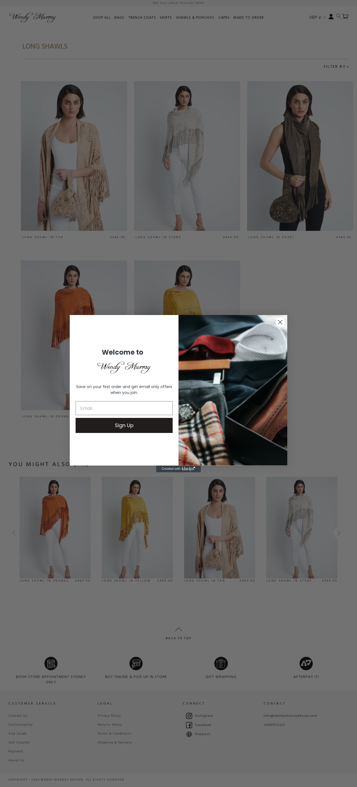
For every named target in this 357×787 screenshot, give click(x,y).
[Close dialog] (280, 322)
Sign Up (124, 425)
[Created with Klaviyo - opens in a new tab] (178, 469)
